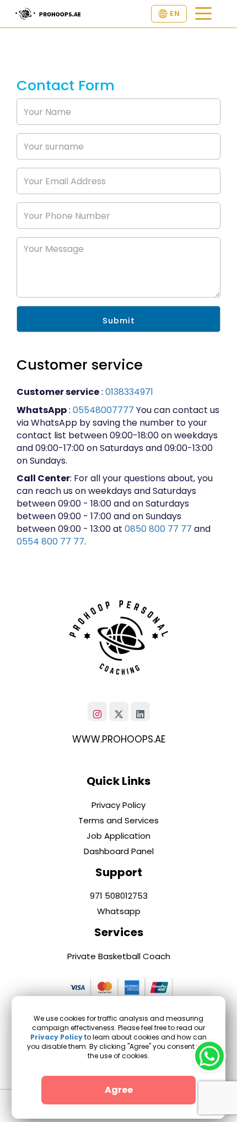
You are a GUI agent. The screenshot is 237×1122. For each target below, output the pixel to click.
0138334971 (129, 392)
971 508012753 (119, 895)
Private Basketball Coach (118, 956)
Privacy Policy (118, 805)
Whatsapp (119, 911)
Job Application (118, 836)
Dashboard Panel (119, 851)
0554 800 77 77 (50, 541)
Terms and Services (118, 820)
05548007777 (103, 410)
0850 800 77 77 (158, 528)
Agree (119, 1090)
